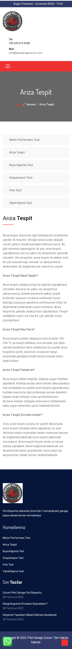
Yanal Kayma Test (20, 203)
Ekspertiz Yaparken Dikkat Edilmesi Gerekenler (30, 614)
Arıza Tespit (17, 152)
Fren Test (15, 190)
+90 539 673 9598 (19, 43)
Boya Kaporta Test (21, 165)
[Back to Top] (64, 642)
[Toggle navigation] (8, 66)
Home (18, 104)
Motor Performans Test (24, 140)
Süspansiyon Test (20, 177)
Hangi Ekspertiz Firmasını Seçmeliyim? (25, 603)
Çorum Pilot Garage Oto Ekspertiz (22, 592)
